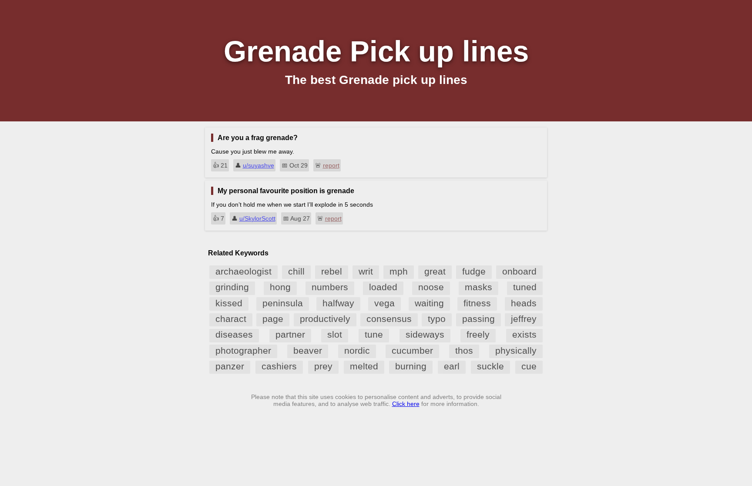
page (272, 319)
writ (366, 271)
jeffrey (524, 319)
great (435, 271)
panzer (229, 366)
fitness (477, 303)
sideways (425, 334)
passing (478, 319)
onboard (519, 271)
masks (478, 287)
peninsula (282, 303)
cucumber (412, 350)
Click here (406, 403)
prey (323, 366)
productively (325, 319)
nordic (357, 350)
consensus (389, 319)
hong (280, 287)
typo (437, 319)
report (331, 165)
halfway (338, 303)
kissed (228, 303)
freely (478, 334)
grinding (232, 287)
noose (431, 287)
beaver (307, 350)
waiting (429, 303)
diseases (234, 334)
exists (524, 334)
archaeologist (243, 271)
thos (464, 350)
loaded (383, 287)
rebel (331, 271)
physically (516, 350)
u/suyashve (258, 165)
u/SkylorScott (257, 218)
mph (398, 271)
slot (334, 334)
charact (230, 319)
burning (410, 366)
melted (364, 366)
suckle (490, 366)
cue (529, 366)
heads (524, 303)
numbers (330, 287)
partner (290, 334)
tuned (525, 287)
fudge (474, 271)
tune (374, 334)
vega (384, 303)
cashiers (279, 366)
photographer (243, 350)
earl (452, 366)
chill (296, 271)
